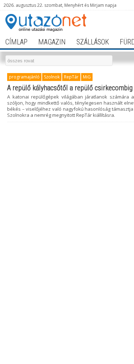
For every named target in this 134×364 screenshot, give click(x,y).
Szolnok (52, 77)
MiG (87, 77)
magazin (52, 42)
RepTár (71, 77)
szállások (92, 42)
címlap (16, 42)
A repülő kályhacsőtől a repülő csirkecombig (70, 87)
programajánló (24, 77)
